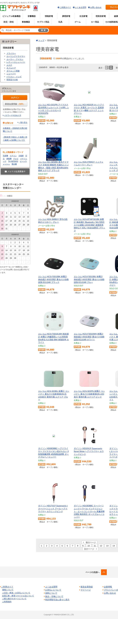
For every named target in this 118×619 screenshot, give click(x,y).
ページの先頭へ (92, 572)
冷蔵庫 (21, 156)
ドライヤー (11, 54)
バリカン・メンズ (13, 77)
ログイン (15, 97)
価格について (7, 590)
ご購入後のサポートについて (14, 599)
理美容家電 (101, 16)
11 (95, 546)
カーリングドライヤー (15, 56)
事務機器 (26, 22)
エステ (9, 65)
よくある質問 (80, 7)
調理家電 (66, 16)
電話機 (14, 164)
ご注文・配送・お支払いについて (16, 593)
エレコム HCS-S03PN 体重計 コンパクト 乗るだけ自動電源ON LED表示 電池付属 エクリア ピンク (89, 394)
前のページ (90, 542)
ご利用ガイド (65, 7)
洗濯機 (5, 156)
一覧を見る (23, 122)
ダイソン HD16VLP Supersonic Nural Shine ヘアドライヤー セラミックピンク (89, 451)
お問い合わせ (95, 7)
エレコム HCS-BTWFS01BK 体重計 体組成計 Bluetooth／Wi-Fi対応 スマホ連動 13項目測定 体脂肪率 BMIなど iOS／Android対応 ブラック (89, 225)
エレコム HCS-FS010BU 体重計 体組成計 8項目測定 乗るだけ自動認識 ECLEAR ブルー (89, 279)
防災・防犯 (9, 22)
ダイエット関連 (13, 71)
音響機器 (32, 16)
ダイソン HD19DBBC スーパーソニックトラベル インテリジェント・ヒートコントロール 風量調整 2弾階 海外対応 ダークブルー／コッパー (89, 511)
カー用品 (95, 22)
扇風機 (9, 159)
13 (107, 546)
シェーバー (11, 74)
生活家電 (83, 16)
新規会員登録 (15, 104)
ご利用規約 (7, 602)
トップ (41, 40)
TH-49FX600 (13, 161)
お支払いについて (53, 590)
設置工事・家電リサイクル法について (18, 596)
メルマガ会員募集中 (16, 171)
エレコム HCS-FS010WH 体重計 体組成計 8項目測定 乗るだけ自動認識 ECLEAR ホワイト (89, 337)
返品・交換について (54, 596)
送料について (51, 593)
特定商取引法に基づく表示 (57, 599)
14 (114, 546)
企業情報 (108, 587)
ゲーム (78, 22)
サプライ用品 (43, 22)
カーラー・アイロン (14, 59)
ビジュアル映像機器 (11, 16)
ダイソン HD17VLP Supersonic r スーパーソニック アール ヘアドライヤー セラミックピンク (53, 508)
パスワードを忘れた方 (12, 115)
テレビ (15, 159)
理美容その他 (12, 80)
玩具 (60, 22)
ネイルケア (11, 68)
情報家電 (49, 16)
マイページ (86, 590)
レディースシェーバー (15, 62)
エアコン (13, 156)
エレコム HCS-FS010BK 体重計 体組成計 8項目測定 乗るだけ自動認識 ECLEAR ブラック (53, 279)
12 (101, 546)
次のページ (90, 549)
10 (88, 546)
